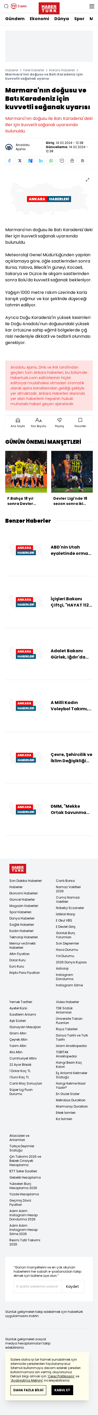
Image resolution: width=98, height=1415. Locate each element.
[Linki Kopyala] (82, 160)
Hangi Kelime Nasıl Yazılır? (70, 1085)
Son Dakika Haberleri (25, 880)
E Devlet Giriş (66, 926)
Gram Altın (17, 1033)
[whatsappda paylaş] (51, 160)
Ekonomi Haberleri (23, 893)
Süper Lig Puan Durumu (21, 1091)
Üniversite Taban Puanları (69, 1020)
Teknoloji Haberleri (23, 937)
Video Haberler (67, 1002)
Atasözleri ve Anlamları (19, 1137)
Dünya (61, 19)
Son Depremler (67, 943)
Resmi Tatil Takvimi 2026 (24, 1242)
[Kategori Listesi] (91, 6)
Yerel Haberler (33, 70)
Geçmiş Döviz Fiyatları (20, 1202)
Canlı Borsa (65, 880)
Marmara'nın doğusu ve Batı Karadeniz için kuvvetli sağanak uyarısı (44, 76)
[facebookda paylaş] (9, 160)
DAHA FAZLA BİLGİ (28, 1390)
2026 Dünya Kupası (71, 962)
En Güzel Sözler (67, 1094)
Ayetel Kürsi (18, 1008)
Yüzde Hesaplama (24, 1194)
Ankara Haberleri (62, 70)
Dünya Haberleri (21, 918)
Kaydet (72, 1286)
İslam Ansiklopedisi (71, 1046)
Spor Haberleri (20, 912)
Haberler (11, 70)
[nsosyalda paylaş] (30, 160)
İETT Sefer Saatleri (23, 1171)
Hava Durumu (67, 949)
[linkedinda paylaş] (41, 160)
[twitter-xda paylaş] (20, 160)
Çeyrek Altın (18, 1039)
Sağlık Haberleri (21, 924)
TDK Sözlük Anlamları (64, 1010)
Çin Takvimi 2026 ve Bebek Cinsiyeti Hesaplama (25, 1160)
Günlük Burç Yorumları (65, 935)
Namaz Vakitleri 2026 (68, 889)
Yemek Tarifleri (20, 1002)
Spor (79, 19)
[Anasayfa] (17, 869)
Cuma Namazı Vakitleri (68, 899)
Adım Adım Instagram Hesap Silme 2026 (23, 1229)
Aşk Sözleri (17, 1020)
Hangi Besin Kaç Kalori (69, 1064)
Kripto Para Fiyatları (24, 972)
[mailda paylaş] (61, 160)
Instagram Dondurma (64, 977)
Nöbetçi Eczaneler (70, 908)
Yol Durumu (65, 956)
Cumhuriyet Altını (23, 1058)
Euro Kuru (16, 966)
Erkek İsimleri (66, 1112)
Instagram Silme (69, 985)
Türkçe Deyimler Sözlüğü (21, 1148)
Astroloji (62, 968)
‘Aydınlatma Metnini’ (26, 1380)
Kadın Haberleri (21, 931)
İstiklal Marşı (65, 914)
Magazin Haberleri (23, 906)
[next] (90, 480)
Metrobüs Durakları (70, 1100)
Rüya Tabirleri (67, 1029)
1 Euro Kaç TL (19, 1077)
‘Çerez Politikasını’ (61, 1376)
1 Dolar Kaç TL (20, 1071)
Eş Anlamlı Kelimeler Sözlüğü (71, 1075)
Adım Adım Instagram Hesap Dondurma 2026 (23, 1215)
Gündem (15, 19)
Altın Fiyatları (19, 954)
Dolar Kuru (17, 960)
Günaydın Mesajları (25, 1027)
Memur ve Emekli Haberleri (22, 945)
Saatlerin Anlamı (22, 1014)
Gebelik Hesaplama (25, 1177)
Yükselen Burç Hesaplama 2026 (23, 1185)
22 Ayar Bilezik (20, 1064)
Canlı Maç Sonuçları (25, 1083)
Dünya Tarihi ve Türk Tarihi (72, 1037)
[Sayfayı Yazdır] (72, 160)
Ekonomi (39, 19)
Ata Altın (15, 1052)
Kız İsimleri (64, 1119)
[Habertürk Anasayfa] (49, 7)
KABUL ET (62, 1390)
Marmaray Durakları (72, 1106)
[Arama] (6, 6)
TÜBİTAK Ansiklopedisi (66, 1054)
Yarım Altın (17, 1046)
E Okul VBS (64, 920)
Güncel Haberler (22, 899)
